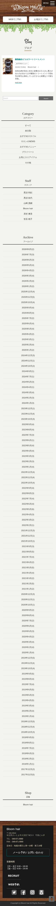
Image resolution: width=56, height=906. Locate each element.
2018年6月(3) (28, 753)
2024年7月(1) (28, 376)
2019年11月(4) (28, 663)
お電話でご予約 (41, 19)
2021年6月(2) (28, 562)
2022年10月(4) (28, 483)
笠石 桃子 (28, 219)
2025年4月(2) (28, 334)
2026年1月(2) (28, 286)
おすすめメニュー (22, 63)
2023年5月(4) (28, 445)
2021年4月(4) (28, 573)
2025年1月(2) (28, 350)
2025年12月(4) (28, 291)
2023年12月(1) (28, 408)
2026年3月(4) (28, 276)
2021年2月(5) (28, 583)
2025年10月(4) (28, 302)
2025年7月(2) (28, 318)
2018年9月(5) (28, 737)
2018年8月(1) (28, 742)
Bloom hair (32, 67)
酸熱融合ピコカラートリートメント (30, 59)
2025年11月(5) (28, 297)
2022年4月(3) (28, 514)
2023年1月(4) (28, 467)
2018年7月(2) (28, 748)
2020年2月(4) (28, 647)
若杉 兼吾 (28, 214)
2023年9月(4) (28, 424)
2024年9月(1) (28, 371)
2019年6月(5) (28, 689)
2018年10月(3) (28, 732)
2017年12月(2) (28, 769)
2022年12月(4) (28, 472)
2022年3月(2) (28, 520)
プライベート (28, 152)
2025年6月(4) (28, 323)
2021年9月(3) (28, 546)
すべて (28, 125)
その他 (28, 163)
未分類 (28, 131)
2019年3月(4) (28, 705)
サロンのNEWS (28, 141)
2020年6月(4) (28, 626)
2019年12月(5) (28, 658)
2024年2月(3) (28, 398)
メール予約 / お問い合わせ (28, 852)
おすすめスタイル (28, 136)
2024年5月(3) (28, 382)
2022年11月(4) (28, 477)
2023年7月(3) (28, 435)
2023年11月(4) (28, 414)
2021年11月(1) (28, 536)
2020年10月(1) (28, 605)
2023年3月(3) (28, 456)
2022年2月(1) (28, 525)
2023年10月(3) (28, 419)
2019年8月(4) (28, 679)
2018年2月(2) (28, 759)
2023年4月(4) (28, 451)
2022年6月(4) (28, 504)
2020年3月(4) (28, 642)
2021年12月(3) (28, 530)
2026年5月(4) (28, 265)
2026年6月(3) (28, 260)
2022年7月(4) (28, 498)
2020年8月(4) (28, 615)
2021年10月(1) (28, 541)
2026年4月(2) (28, 270)
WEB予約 (13, 884)
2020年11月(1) (28, 599)
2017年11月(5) (28, 774)
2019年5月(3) (28, 695)
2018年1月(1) (28, 764)
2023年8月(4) (28, 429)
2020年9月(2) (28, 610)
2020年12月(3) (28, 594)
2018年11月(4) (28, 727)
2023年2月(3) (28, 461)
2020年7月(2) (28, 620)
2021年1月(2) (28, 589)
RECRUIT (13, 875)
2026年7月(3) (28, 254)
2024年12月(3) (28, 355)
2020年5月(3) (28, 631)
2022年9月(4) (28, 488)
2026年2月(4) (28, 281)
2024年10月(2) (28, 366)
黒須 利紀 (28, 192)
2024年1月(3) (28, 403)
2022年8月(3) (28, 493)
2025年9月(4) (28, 307)
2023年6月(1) (28, 440)
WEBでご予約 (15, 19)
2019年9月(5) (28, 674)
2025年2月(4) (28, 344)
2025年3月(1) (28, 339)
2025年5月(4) (28, 329)
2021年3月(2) (28, 578)
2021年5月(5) (28, 567)
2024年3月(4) (28, 392)
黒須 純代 (28, 198)
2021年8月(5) (28, 551)
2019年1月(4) (28, 716)
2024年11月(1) (28, 361)
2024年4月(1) (28, 387)
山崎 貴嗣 (28, 203)
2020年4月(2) (28, 636)
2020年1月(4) (28, 652)
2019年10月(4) (28, 668)
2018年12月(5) (28, 721)
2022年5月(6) (28, 509)
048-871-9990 (17, 839)
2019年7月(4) (28, 684)
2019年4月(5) (28, 700)
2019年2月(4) (28, 711)
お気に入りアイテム (28, 157)
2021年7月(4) (28, 557)
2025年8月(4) (28, 313)
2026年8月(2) (28, 249)
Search (46, 98)
